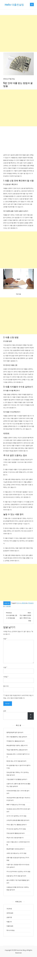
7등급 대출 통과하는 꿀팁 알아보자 (17, 750)
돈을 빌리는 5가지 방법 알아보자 (16, 876)
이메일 (5, 677)
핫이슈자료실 (11, 930)
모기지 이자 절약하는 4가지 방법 (16, 816)
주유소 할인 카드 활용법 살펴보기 (17, 825)
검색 (4, 711)
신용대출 (8, 606)
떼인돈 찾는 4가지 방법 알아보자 (16, 761)
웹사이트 (6, 686)
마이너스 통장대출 (22, 603)
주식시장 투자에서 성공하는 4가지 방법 (18, 871)
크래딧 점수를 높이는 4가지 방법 (16, 853)
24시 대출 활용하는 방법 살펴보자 (17, 737)
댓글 (5, 639)
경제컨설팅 (10, 913)
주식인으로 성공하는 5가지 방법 (16, 829)
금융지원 (7, 603)
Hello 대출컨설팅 (14, 4)
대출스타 (9, 922)
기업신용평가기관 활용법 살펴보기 (17, 779)
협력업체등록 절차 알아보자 (15, 732)
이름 (5, 667)
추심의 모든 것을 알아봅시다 (15, 838)
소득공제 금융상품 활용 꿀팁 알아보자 (18, 820)
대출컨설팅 (10, 926)
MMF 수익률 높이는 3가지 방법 (16, 805)
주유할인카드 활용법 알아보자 (16, 741)
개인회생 (9, 909)
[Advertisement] (18, 33)
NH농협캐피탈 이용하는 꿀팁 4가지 (17, 745)
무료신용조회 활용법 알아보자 (16, 833)
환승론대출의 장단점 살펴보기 (16, 849)
